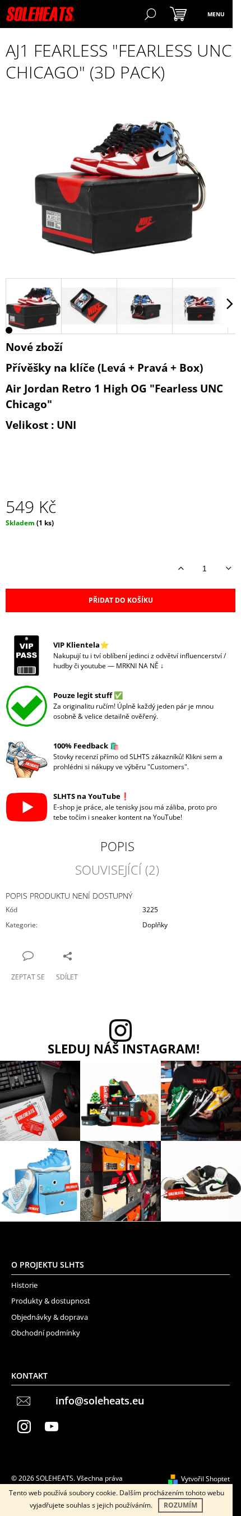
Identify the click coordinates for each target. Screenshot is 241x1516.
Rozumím (180, 1505)
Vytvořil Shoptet (205, 1478)
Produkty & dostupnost (50, 1301)
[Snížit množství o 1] (228, 568)
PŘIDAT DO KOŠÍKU (121, 600)
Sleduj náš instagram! (124, 1049)
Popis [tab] (117, 846)
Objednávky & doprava (49, 1317)
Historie (24, 1285)
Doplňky (155, 925)
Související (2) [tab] (117, 869)
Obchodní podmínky (45, 1333)
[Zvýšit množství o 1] (181, 568)
